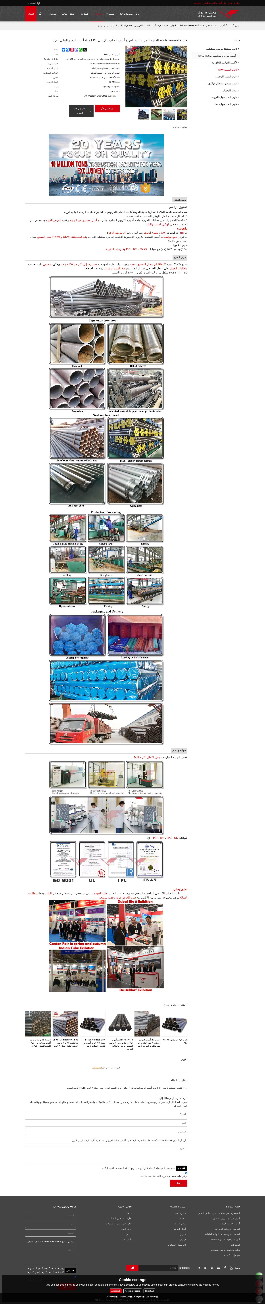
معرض (182, 1234)
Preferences (124, 1296)
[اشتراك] (132, 1268)
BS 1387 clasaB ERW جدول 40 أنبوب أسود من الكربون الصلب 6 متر (94, 1042)
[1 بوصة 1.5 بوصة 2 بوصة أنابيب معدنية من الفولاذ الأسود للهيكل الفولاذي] (38, 1024)
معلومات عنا (126, 13)
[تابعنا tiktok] (199, 1268)
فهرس (183, 1239)
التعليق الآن (97, 1068)
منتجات (98, 13)
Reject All (149, 1291)
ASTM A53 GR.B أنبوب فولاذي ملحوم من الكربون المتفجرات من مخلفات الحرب (121, 1044)
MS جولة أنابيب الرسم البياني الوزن (144, 1087)
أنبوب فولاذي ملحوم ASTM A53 (175, 1041)
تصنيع (111, 13)
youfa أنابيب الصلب (76, 1087)
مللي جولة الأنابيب (95, 1087)
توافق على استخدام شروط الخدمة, (163, 1176)
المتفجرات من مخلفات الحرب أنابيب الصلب (219, 1213)
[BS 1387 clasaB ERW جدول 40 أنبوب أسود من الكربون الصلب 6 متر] (93, 1024)
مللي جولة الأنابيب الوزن (116, 1087)
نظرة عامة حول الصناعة (120, 1218)
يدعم (64, 13)
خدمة (129, 1213)
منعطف (182, 1218)
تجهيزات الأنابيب (232, 1255)
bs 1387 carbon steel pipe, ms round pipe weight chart (93, 59)
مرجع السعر (126, 1229)
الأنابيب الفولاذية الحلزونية (227, 1229)
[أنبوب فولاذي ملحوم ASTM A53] (174, 1024)
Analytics (138, 1296)
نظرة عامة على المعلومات (119, 1223)
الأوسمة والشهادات (176, 1244)
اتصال (31, 13)
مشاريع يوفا (180, 1223)
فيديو (129, 1234)
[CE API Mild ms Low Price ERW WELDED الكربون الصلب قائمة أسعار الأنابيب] (65, 1024)
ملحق (180, 1168)
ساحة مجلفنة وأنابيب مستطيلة (225, 1250)
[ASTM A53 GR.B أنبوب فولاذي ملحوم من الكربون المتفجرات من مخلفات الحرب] (120, 1024)
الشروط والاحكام (147, 1176)
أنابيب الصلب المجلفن (229, 1223)
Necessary (151, 1296)
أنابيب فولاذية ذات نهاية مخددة (225, 1239)
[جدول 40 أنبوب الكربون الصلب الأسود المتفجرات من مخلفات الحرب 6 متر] (147, 1024)
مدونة (53, 13)
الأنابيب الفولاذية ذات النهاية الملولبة (222, 1234)
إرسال (178, 1183)
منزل (236, 25)
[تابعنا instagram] (205, 1268)
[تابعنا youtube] (231, 1268)
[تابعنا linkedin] (218, 1268)
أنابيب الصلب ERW (216, 25)
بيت (137, 13)
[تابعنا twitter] (212, 1268)
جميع (230, 25)
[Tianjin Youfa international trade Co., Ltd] (228, 13)
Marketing (111, 1296)
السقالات (235, 1244)
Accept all (115, 1291)
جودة (72, 13)
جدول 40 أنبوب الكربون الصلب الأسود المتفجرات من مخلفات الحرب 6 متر (148, 1042)
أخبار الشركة (180, 1229)
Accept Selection (132, 1291)
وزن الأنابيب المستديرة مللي (174, 1087)
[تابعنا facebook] (225, 1268)
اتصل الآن (105, 108)
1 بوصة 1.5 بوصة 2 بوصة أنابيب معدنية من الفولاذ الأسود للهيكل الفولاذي (40, 1042)
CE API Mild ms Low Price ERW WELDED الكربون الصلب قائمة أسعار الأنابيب (65, 1042)
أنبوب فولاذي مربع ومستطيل (226, 1218)
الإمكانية (85, 13)
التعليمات (127, 1239)
